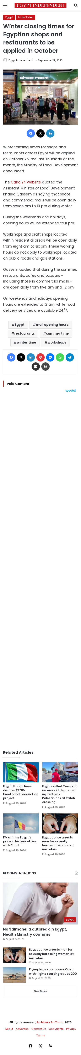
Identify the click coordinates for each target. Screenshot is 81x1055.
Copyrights (56, 1029)
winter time (26, 342)
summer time (57, 333)
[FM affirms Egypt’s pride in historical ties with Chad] (21, 823)
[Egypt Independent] (40, 5)
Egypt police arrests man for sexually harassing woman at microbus (58, 843)
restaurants (24, 333)
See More (40, 991)
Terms (40, 1035)
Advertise (22, 1029)
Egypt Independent (20, 60)
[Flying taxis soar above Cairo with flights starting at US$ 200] (14, 975)
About (9, 1029)
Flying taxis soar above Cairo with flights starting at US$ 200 (53, 971)
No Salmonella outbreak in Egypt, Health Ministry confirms (35, 932)
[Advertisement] (40, 571)
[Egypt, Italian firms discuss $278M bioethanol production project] (21, 772)
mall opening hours (52, 324)
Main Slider (25, 17)
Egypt (9, 17)
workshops (57, 342)
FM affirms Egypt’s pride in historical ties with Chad (19, 841)
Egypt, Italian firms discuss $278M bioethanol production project (20, 792)
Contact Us (38, 1029)
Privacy (71, 1029)
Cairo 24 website (26, 182)
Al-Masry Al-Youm (50, 1022)
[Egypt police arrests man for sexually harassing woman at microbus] (60, 823)
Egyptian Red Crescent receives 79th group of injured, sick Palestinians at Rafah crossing (59, 794)
